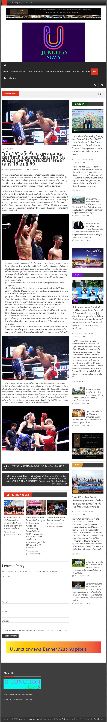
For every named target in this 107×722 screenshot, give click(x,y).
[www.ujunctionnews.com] (53, 42)
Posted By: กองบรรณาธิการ (13, 170)
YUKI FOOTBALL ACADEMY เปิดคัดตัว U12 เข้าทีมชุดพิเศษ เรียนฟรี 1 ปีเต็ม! (34, 467)
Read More (77, 191)
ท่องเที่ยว (86, 71)
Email (5, 611)
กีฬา (94, 71)
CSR (30, 71)
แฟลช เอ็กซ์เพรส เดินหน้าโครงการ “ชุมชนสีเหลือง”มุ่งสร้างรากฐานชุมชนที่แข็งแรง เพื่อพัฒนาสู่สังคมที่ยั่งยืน (87, 567)
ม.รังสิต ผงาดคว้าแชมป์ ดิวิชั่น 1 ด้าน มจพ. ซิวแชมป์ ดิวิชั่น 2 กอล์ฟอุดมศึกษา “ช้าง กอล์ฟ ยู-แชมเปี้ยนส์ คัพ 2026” (87, 395)
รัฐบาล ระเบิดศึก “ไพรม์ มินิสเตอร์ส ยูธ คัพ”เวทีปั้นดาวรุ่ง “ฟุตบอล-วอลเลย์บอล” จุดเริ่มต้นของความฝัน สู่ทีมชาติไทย (87, 416)
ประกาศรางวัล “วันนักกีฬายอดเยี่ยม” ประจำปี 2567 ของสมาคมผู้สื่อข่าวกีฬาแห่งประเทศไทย (13, 523)
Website (5, 621)
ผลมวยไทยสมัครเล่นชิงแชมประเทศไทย (56, 519)
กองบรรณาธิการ (11, 535)
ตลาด (5, 71)
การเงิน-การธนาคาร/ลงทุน (58, 71)
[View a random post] (102, 84)
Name (5, 602)
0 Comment (33, 170)
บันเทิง (76, 71)
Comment (7, 576)
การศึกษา (38, 71)
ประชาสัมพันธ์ (10, 78)
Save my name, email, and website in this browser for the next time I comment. (36, 630)
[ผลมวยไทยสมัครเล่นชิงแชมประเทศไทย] (57, 507)
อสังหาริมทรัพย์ (18, 71)
